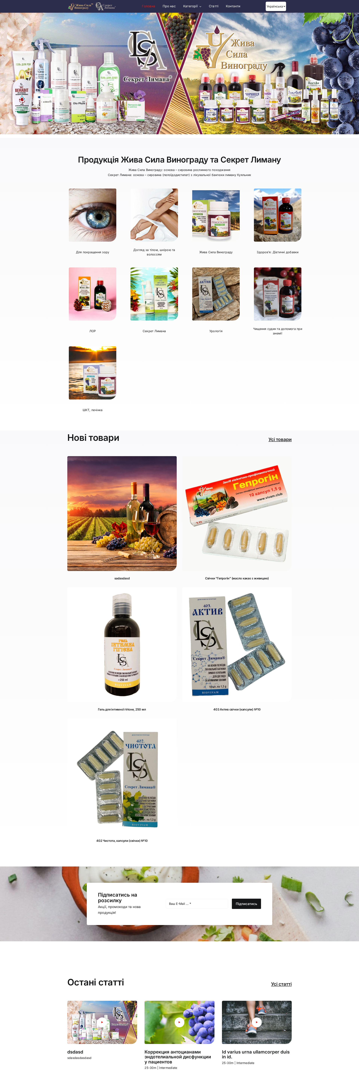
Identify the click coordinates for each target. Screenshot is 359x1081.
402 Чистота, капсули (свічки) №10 (122, 841)
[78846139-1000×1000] (237, 458)
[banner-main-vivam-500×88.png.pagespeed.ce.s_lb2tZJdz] (92, 3)
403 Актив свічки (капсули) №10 (237, 709)
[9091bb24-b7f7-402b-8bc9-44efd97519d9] (122, 458)
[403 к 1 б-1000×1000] (237, 589)
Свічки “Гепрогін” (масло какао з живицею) (237, 578)
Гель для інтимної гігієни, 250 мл (122, 709)
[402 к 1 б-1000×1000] (122, 720)
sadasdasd (122, 578)
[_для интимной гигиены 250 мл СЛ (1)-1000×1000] (122, 589)
